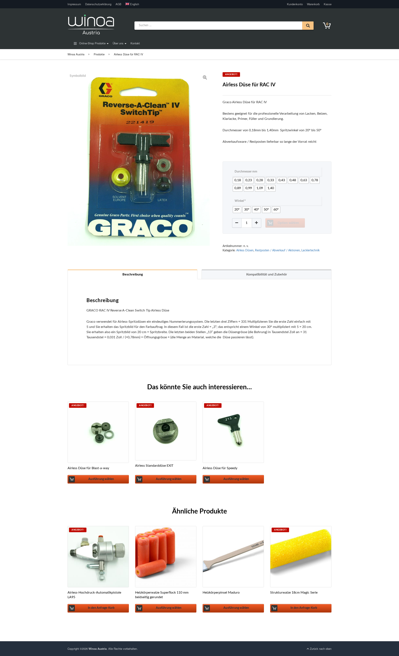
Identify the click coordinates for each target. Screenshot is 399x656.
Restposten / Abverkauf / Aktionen (277, 250)
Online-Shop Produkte (92, 43)
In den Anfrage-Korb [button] (101, 607)
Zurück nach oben (320, 649)
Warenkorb (313, 4)
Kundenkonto (295, 4)
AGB (118, 4)
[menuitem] (131, 4)
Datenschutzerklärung (98, 4)
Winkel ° (240, 201)
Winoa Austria (98, 649)
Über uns (118, 43)
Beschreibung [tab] (132, 274)
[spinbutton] (246, 223)
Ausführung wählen (101, 479)
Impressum (74, 4)
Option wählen (288, 222)
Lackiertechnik (310, 250)
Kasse (327, 4)
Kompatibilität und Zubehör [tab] (266, 274)
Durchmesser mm (246, 171)
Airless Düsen (245, 250)
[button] (256, 223)
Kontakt (135, 43)
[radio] (237, 180)
